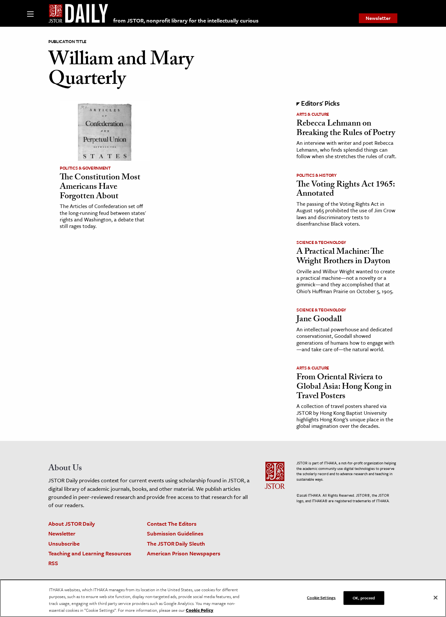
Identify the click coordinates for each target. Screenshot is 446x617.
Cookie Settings (321, 597)
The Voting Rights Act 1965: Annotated (345, 190)
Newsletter (378, 18)
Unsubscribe (64, 543)
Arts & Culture (312, 114)
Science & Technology (321, 242)
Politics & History (316, 175)
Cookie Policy (199, 610)
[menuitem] (378, 18)
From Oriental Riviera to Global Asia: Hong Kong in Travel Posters (343, 387)
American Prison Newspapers (183, 553)
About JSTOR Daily (71, 523)
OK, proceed (364, 598)
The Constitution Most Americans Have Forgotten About (100, 187)
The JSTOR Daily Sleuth (176, 543)
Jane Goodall (319, 320)
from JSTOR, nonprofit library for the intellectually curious (186, 20)
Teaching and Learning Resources (89, 553)
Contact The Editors (172, 523)
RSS (53, 563)
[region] (223, 598)
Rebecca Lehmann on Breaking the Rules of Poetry (345, 129)
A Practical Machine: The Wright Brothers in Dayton (343, 257)
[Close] (435, 598)
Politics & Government (85, 168)
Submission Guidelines (175, 533)
